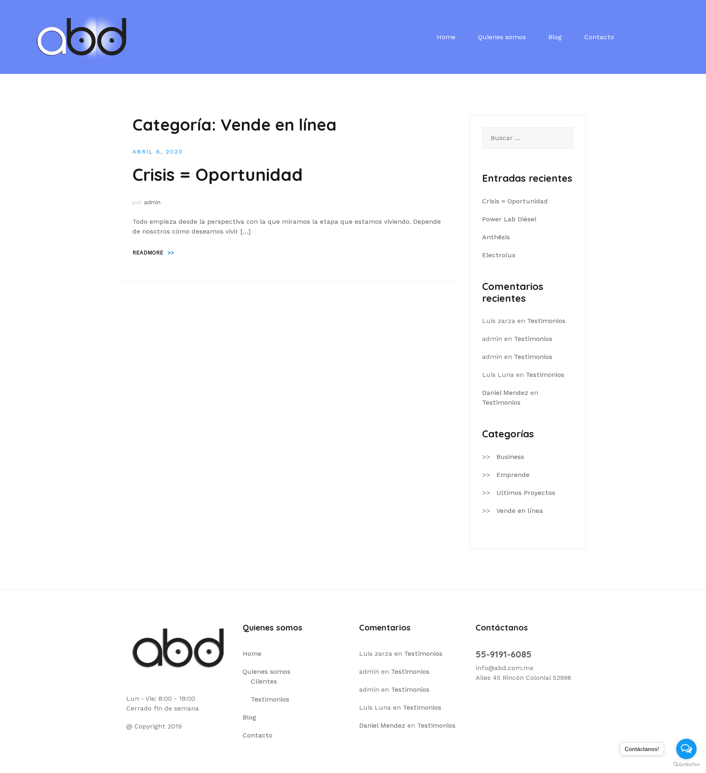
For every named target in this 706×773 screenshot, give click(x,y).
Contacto (599, 37)
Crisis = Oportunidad (217, 174)
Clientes (264, 681)
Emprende (513, 475)
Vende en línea (519, 511)
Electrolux (499, 255)
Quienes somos (502, 37)
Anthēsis (496, 237)
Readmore (153, 252)
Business (510, 457)
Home (446, 37)
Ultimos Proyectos (525, 493)
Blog (555, 37)
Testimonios (546, 321)
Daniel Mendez (505, 393)
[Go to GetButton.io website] (686, 764)
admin (152, 202)
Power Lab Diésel (509, 219)
